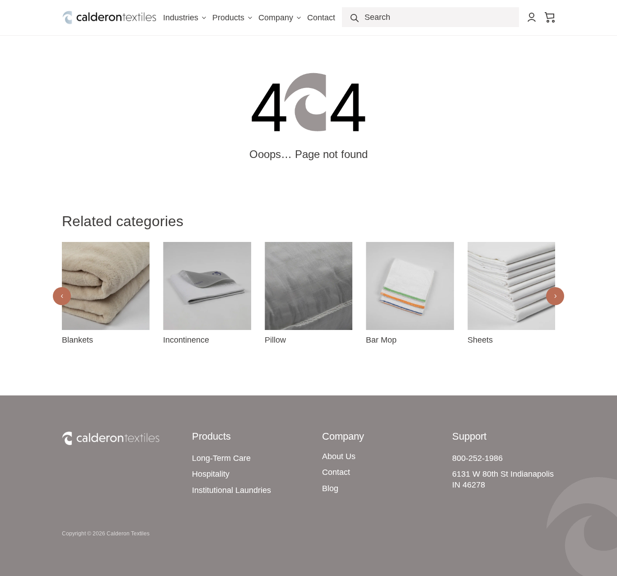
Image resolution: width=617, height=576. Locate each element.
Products (233, 17)
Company (280, 17)
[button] (555, 296)
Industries (185, 17)
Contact (321, 17)
